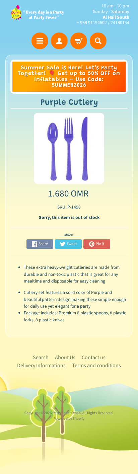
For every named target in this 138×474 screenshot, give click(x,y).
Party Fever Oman (67, 412)
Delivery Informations (41, 365)
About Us (65, 357)
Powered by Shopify (69, 418)
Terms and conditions (96, 365)
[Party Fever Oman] (37, 14)
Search (41, 357)
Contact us (94, 357)
